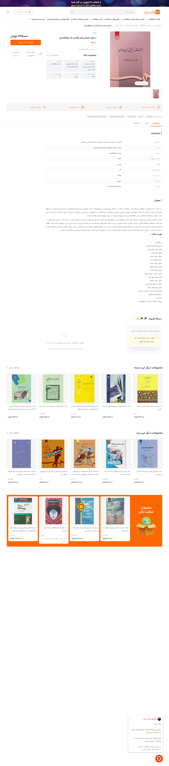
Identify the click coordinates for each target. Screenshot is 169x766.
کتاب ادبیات (83, 49)
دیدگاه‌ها (137, 123)
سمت (94, 32)
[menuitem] (153, 19)
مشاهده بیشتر (14, 367)
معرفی (146, 123)
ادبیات (141, 116)
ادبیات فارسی (131, 116)
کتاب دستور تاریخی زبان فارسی (97, 116)
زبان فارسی (149, 116)
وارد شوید (142, 341)
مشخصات (156, 123)
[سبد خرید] (7, 12)
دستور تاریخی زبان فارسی (116, 116)
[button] (9, 391)
